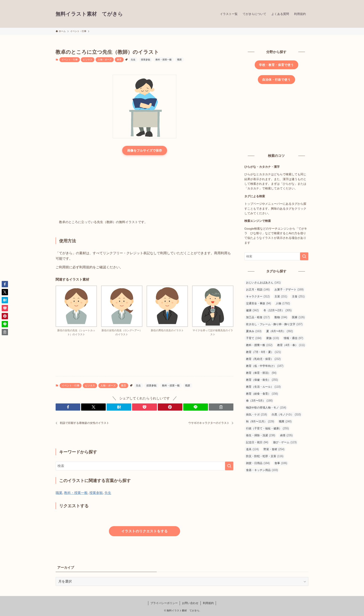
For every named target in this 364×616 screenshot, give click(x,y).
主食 (298, 296)
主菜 (280, 296)
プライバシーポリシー (164, 603)
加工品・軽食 (258, 317)
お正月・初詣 (258, 289)
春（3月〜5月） (259, 400)
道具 (252, 449)
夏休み (253, 331)
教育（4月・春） (291, 345)
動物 (280, 317)
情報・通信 (293, 338)
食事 (280, 463)
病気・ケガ (256, 414)
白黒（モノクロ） (286, 414)
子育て (253, 338)
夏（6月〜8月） (279, 331)
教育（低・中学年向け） (264, 365)
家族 (272, 338)
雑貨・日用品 (258, 463)
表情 (286, 435)
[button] (68, 407)
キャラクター (258, 296)
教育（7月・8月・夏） (263, 352)
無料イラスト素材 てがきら (89, 13)
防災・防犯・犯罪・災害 (264, 456)
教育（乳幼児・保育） (263, 359)
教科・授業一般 (163, 59)
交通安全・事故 (258, 303)
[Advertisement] (144, 187)
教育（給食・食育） (262, 393)
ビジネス (87, 59)
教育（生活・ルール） (263, 386)
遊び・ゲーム (285, 442)
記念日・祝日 (257, 442)
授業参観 (145, 59)
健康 (252, 310)
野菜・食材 (274, 449)
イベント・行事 (70, 59)
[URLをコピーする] (221, 407)
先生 (133, 59)
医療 (298, 317)
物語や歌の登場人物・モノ (266, 407)
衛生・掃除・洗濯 (260, 435)
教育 (119, 59)
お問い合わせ (190, 603)
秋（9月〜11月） (260, 421)
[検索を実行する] (229, 466)
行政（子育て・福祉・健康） (267, 428)
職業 (179, 59)
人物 (283, 303)
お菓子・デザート (289, 289)
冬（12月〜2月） (278, 310)
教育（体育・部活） (261, 372)
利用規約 (208, 603)
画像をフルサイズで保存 (144, 150)
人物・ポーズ (105, 59)
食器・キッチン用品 (262, 470)
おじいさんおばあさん (263, 282)
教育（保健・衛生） (262, 379)
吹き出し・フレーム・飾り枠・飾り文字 (274, 324)
